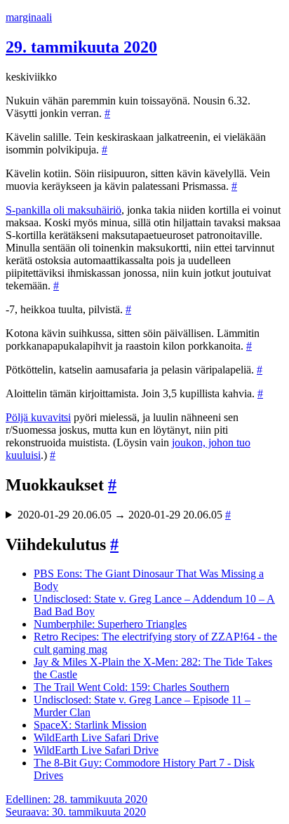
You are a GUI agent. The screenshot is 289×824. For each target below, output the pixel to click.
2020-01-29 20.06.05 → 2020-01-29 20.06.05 (124, 515)
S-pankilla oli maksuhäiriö (63, 210)
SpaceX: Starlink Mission (90, 725)
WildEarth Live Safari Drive (96, 737)
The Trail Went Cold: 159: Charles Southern (131, 687)
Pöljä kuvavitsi (38, 417)
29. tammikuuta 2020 (81, 47)
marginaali (29, 17)
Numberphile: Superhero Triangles (110, 624)
